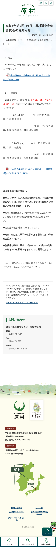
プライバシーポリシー (16, 519)
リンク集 (39, 508)
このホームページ (16, 512)
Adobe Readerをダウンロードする (22, 302)
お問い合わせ (16, 508)
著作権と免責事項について (39, 513)
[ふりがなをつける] (45, 3)
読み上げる (51, 3)
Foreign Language (40, 3)
